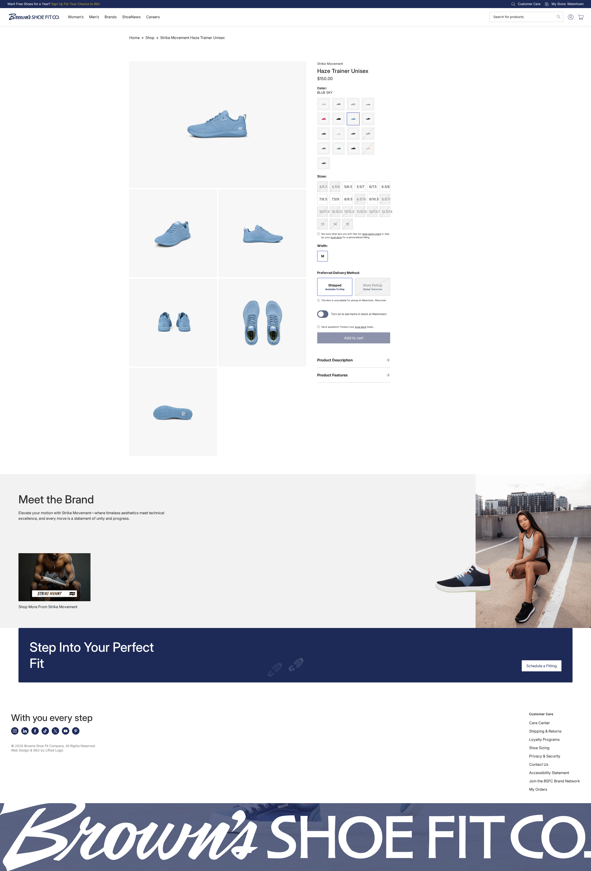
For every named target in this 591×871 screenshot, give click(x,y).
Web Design (20, 750)
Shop (149, 37)
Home (134, 37)
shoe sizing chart (371, 233)
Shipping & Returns (545, 731)
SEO (36, 750)
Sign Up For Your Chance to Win (75, 4)
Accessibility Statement (549, 772)
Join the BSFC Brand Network (554, 781)
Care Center (539, 723)
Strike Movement (330, 64)
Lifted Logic (54, 750)
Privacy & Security (544, 756)
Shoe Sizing (539, 747)
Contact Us (538, 764)
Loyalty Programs (544, 739)
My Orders (538, 789)
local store (336, 237)
